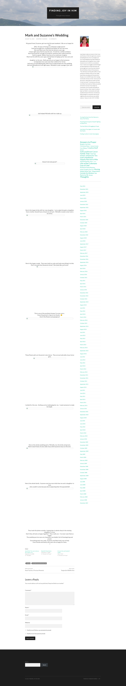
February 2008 (83, 497)
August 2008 (83, 478)
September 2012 (84, 350)
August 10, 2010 (29, 39)
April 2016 (82, 268)
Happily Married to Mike (89, 159)
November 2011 (84, 378)
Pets (95, 173)
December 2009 (84, 442)
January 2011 (83, 408)
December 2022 (84, 204)
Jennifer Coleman (41, 39)
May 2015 (82, 280)
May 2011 (82, 396)
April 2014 (82, 314)
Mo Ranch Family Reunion (87, 167)
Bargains (82, 144)
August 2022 (83, 210)
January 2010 (83, 439)
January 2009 (83, 463)
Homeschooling (84, 161)
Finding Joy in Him (63, 10)
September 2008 (84, 475)
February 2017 (83, 253)
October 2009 (83, 448)
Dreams (82, 150)
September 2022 (84, 207)
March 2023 (83, 198)
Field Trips (93, 154)
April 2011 (82, 399)
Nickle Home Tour (85, 171)
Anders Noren (93, 678)
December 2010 (84, 411)
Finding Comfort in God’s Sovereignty (89, 134)
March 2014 (83, 317)
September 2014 (84, 302)
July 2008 (82, 481)
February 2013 (83, 347)
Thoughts (84, 177)
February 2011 (83, 405)
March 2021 (83, 216)
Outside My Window (87, 173)
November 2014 (84, 295)
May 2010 (82, 426)
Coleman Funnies (94, 146)
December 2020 (84, 219)
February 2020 (83, 231)
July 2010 (82, 420)
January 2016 (83, 274)
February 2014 (83, 320)
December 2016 (84, 256)
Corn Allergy (83, 148)
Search (26, 662)
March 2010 (83, 433)
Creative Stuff (93, 148)
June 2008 (82, 484)
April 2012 (82, 366)
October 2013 (83, 323)
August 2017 (83, 247)
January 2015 (83, 289)
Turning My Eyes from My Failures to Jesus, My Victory (89, 117)
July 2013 (82, 332)
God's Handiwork (86, 157)
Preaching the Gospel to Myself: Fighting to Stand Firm (90, 122)
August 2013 (83, 329)
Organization (96, 171)
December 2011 (84, 375)
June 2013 (82, 335)
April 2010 (82, 430)
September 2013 (84, 326)
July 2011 (82, 390)
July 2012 (82, 356)
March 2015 (83, 286)
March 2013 (83, 344)
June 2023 (82, 195)
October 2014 (83, 299)
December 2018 (84, 235)
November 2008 (84, 469)
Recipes (91, 175)
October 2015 (83, 277)
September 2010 (84, 414)
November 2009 (84, 445)
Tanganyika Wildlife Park (67, 569)
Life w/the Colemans (88, 163)
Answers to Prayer (88, 142)
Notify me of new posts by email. (36, 633)
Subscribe (96, 107)
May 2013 (82, 338)
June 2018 (82, 241)
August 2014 (83, 305)
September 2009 (84, 451)
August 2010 (83, 417)
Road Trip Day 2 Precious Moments (34, 569)
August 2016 (83, 265)
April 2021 (82, 213)
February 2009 (83, 460)
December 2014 (84, 292)
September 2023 (84, 192)
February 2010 (83, 436)
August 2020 (83, 225)
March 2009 (83, 457)
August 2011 (83, 387)
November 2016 (84, 259)
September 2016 (84, 262)
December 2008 (84, 466)
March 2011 (83, 402)
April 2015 (82, 283)
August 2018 (83, 238)
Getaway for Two (91, 155)
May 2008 (82, 487)
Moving (97, 169)
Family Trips (85, 153)
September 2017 (84, 244)
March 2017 (83, 250)
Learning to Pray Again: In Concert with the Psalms (90, 130)
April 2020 (82, 228)
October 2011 (83, 381)
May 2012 (82, 362)
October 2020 (83, 222)
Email (27, 615)
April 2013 (82, 341)
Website (27, 622)
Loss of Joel (84, 165)
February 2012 (83, 372)
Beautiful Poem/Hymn (46, 551)
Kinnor (91, 161)
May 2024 (82, 186)
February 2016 (83, 271)
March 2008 (83, 494)
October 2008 (83, 472)
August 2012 (83, 353)
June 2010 (82, 423)
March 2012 (83, 369)
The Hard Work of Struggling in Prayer (89, 126)
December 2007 (84, 503)
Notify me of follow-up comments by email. (39, 630)
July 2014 (82, 308)
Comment (28, 590)
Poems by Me (84, 175)
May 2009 (82, 454)
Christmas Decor (85, 146)
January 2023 (83, 201)
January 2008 (83, 500)
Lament (94, 161)
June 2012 (82, 359)
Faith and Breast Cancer (89, 152)
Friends (28, 563)
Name (27, 607)
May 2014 (82, 311)
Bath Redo (87, 144)
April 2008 (82, 490)
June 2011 (82, 393)
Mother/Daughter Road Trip (39, 563)
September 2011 (84, 384)
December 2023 (84, 189)
